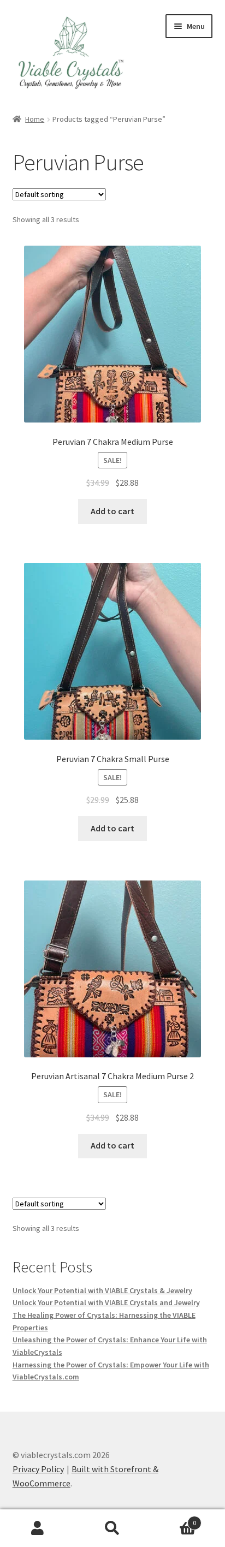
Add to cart (112, 510)
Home (34, 119)
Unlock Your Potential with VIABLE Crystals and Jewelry (106, 1302)
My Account (37, 1528)
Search (112, 1528)
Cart (173, 1519)
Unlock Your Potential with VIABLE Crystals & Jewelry (102, 1290)
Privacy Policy (38, 1468)
